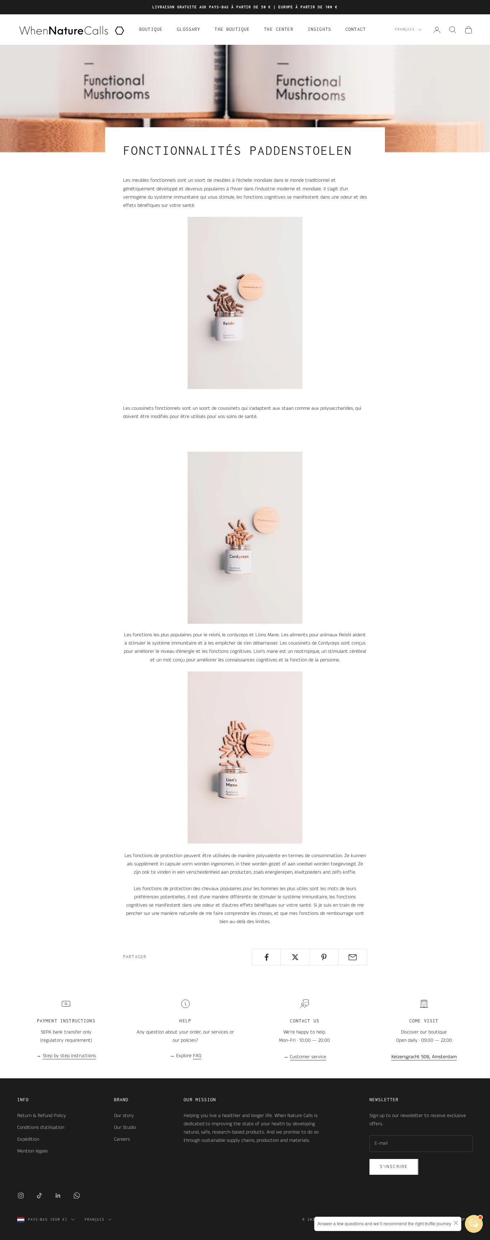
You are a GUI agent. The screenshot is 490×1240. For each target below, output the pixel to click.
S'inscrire (394, 1166)
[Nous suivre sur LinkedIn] (58, 1195)
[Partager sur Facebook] (266, 957)
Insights (319, 29)
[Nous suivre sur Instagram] (20, 1195)
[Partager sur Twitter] (295, 957)
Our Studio (125, 1127)
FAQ (197, 1055)
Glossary (188, 29)
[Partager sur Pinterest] (324, 957)
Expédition (28, 1139)
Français (405, 30)
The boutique (232, 29)
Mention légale (32, 1151)
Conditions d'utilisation (40, 1127)
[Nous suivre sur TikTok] (39, 1195)
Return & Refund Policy (41, 1115)
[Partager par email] (353, 957)
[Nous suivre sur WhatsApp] (76, 1195)
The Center (278, 29)
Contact (355, 29)
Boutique (150, 29)
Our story (124, 1115)
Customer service (308, 1056)
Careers (122, 1139)
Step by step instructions (69, 1055)
